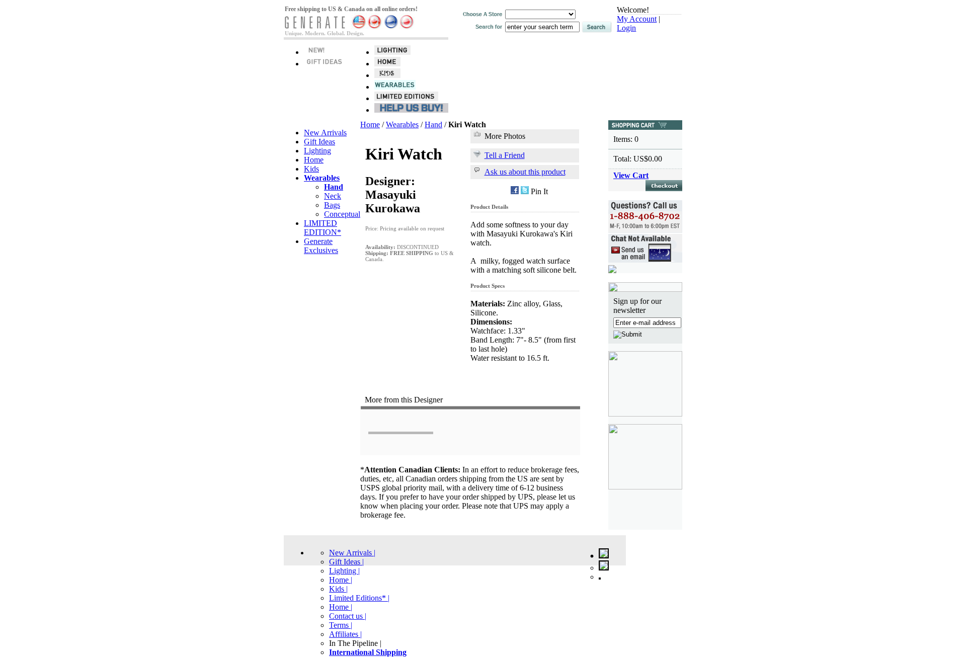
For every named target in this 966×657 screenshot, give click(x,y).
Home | (340, 580)
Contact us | (347, 616)
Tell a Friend (505, 155)
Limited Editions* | (359, 598)
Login (626, 28)
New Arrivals (325, 132)
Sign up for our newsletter (637, 305)
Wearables (402, 124)
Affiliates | (345, 634)
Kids (311, 169)
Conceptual (342, 214)
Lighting (317, 150)
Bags (332, 205)
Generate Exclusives (321, 246)
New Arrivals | (352, 552)
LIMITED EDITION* (322, 227)
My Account (637, 19)
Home (314, 159)
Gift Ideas (319, 141)
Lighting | (344, 570)
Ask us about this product (525, 172)
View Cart (631, 175)
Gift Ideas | (346, 561)
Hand (433, 124)
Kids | (338, 589)
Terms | (340, 625)
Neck (332, 196)
